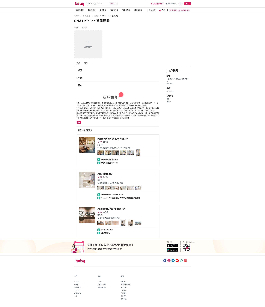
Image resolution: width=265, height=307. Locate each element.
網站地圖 (123, 299)
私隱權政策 (77, 293)
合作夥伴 (123, 293)
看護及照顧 (138, 10)
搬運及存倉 (114, 10)
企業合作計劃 (102, 284)
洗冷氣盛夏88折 (174, 10)
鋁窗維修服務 (185, 10)
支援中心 (77, 284)
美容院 (96, 16)
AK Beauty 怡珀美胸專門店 (111, 209)
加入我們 (77, 290)
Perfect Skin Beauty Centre (112, 138)
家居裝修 (103, 10)
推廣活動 (123, 296)
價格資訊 (123, 281)
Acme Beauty (104, 173)
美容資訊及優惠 (125, 284)
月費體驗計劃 (102, 287)
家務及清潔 (92, 10)
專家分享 (123, 290)
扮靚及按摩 (80, 10)
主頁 (77, 16)
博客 (75, 296)
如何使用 (100, 281)
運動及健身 (126, 10)
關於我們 (77, 281)
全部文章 (123, 287)
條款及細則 (77, 287)
